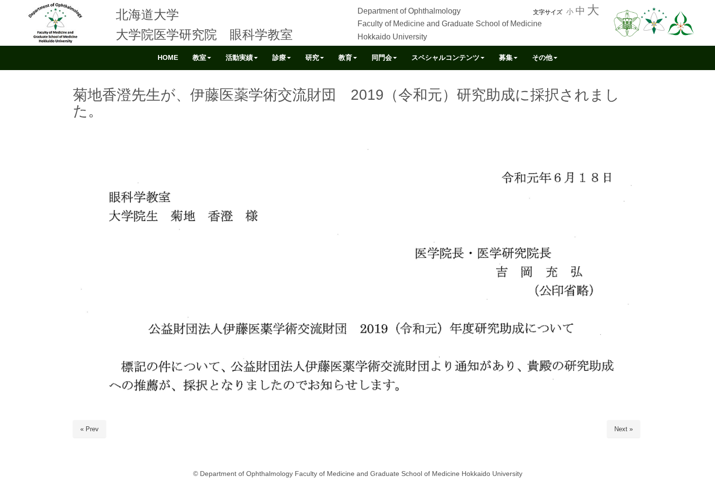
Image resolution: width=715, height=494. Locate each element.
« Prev (89, 429)
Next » (623, 429)
